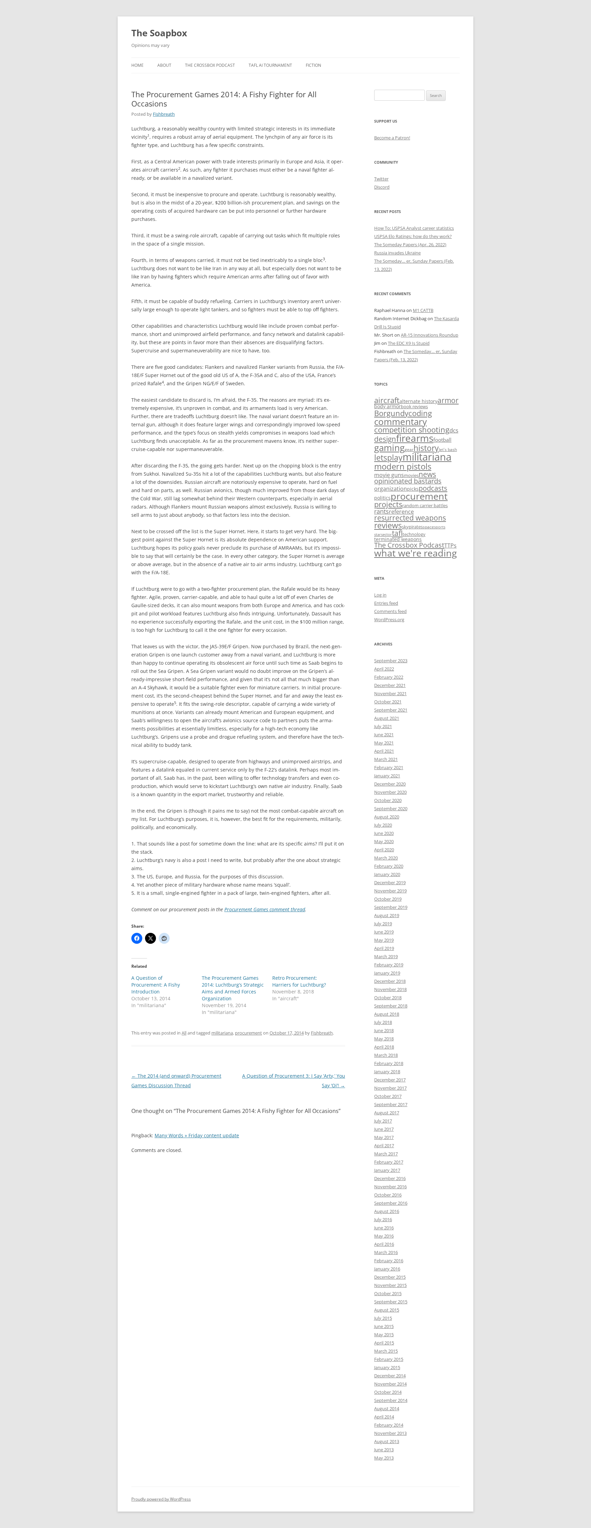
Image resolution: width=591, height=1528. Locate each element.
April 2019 (384, 948)
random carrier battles (425, 505)
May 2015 (384, 1334)
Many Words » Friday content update (197, 1135)
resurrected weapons (410, 518)
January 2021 (387, 776)
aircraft (386, 400)
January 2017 (387, 1170)
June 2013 (384, 1449)
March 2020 (386, 858)
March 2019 (386, 956)
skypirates (412, 527)
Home (137, 65)
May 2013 (384, 1458)
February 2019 (388, 965)
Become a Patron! (392, 138)
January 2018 (387, 1071)
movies (411, 475)
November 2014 (390, 1384)
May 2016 (384, 1236)
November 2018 (390, 989)
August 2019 (386, 915)
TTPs (450, 545)
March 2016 (386, 1252)
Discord (382, 187)
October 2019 (388, 899)
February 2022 (388, 677)
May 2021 (384, 743)
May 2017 (384, 1137)
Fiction (313, 65)
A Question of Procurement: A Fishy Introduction (155, 985)
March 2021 (386, 759)
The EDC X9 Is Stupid (409, 343)
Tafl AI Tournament (270, 65)
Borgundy (391, 413)
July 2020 (383, 825)
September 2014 (390, 1400)
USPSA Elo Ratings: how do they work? (413, 236)
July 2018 (383, 1022)
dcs (453, 430)
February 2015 (388, 1359)
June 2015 (384, 1326)
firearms (414, 437)
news (427, 474)
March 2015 (386, 1351)
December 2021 (390, 685)
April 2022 (384, 669)
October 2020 (388, 800)
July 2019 (383, 923)
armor (448, 400)
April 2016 (384, 1244)
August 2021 (386, 718)
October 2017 (388, 1096)
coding (420, 413)
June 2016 (384, 1228)
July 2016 (383, 1219)
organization (390, 488)
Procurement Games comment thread (264, 909)
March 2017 (386, 1154)
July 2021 (383, 726)
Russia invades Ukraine (397, 253)
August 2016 (386, 1211)
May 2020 (384, 841)
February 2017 (388, 1162)
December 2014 (390, 1376)
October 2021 (388, 702)
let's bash (448, 449)
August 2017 (386, 1113)
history (426, 447)
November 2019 (390, 891)
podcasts (433, 488)
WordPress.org (389, 619)
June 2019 (384, 932)
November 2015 (390, 1285)
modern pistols (402, 466)
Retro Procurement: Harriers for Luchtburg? (299, 981)
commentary (400, 421)
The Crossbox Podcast (210, 65)
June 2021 (384, 734)
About (164, 65)
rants (381, 511)
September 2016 (390, 1203)
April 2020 (384, 850)
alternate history (418, 401)
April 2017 (384, 1145)
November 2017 (390, 1088)
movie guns (389, 475)
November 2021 (390, 693)
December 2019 (390, 882)
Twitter (381, 179)
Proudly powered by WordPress (161, 1499)
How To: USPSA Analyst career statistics (414, 228)
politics (382, 497)
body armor (387, 406)
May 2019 (384, 940)
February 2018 (388, 1063)
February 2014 (388, 1425)
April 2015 (384, 1343)
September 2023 (390, 660)
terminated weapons (398, 539)
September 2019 (390, 907)
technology (414, 534)
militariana (222, 1033)
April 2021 (384, 751)
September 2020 (390, 808)
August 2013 (386, 1441)
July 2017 (383, 1121)
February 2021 (388, 767)
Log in (380, 595)
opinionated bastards (408, 481)
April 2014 (384, 1417)
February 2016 (388, 1260)
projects (388, 504)
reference (401, 511)
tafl (397, 533)
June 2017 (384, 1129)
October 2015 (388, 1293)
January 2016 (387, 1269)
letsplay (388, 457)
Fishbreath (164, 114)
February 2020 (388, 866)
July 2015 (383, 1318)
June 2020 (384, 833)
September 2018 (390, 1006)
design (385, 439)
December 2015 (390, 1277)
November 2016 (390, 1186)
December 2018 (390, 981)
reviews (388, 525)
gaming (389, 447)
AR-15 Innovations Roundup (429, 335)
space (428, 526)
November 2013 (390, 1433)
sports (439, 527)
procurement (248, 1033)
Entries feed (386, 603)
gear (409, 449)
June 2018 (384, 1030)
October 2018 (388, 997)
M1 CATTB (423, 310)
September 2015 (390, 1302)
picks (413, 489)
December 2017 (390, 1080)
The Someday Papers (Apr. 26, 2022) (410, 244)
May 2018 (384, 1039)
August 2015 (386, 1310)
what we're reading (415, 553)
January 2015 (387, 1367)
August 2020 (386, 817)
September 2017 (390, 1104)
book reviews (414, 406)
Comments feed (390, 611)
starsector (383, 534)
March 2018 (386, 1055)
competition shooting (411, 430)
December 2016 (390, 1178)
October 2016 (388, 1195)
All (184, 1033)
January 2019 (387, 973)
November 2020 (390, 792)
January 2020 (387, 874)
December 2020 (390, 784)
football (442, 439)
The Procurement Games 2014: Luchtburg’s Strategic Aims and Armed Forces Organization (233, 988)
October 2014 (388, 1392)
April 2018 (384, 1047)
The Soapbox (159, 33)
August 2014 (386, 1408)
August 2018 (386, 1014)
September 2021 (390, 710)
